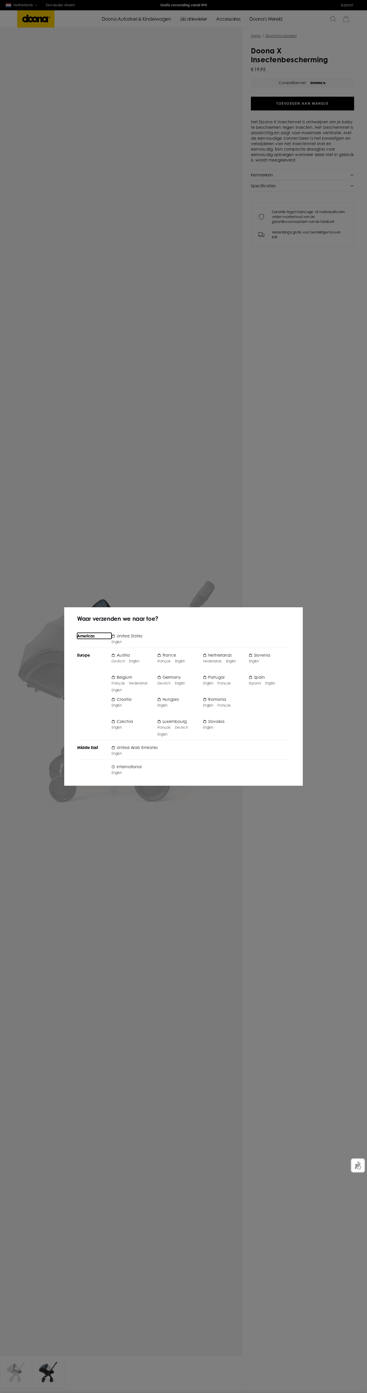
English (117, 642)
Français (118, 683)
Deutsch (118, 661)
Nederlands (138, 683)
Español (255, 683)
